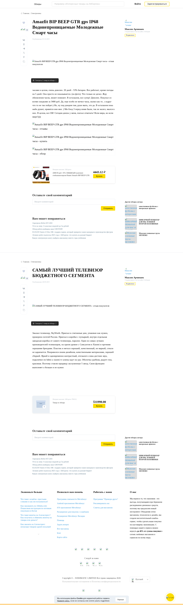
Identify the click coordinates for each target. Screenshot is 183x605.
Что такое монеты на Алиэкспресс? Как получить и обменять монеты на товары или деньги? (36, 517)
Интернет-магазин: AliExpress (62, 169)
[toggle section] (38, 534)
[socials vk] (82, 565)
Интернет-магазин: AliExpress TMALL (65, 399)
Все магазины (63, 529)
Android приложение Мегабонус (71, 503)
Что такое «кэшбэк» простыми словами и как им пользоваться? (34, 500)
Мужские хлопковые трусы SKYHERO (149, 234)
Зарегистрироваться (157, 4)
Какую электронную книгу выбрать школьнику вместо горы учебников (59, 238)
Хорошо (120, 600)
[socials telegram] (101, 565)
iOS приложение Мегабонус (69, 508)
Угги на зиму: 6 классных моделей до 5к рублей (50, 226)
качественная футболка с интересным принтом (148, 207)
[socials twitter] (95, 565)
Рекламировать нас (101, 503)
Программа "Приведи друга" (105, 499)
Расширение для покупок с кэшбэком (73, 512)
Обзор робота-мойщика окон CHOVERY (47, 229)
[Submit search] (121, 3)
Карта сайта (62, 537)
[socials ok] (88, 565)
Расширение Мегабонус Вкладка (71, 516)
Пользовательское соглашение (76, 581)
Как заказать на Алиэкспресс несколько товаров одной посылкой (36, 525)
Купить (99, 176)
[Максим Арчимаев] (129, 23)
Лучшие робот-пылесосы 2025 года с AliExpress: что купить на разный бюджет (62, 235)
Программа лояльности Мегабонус (72, 499)
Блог (59, 533)
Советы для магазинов (103, 508)
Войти (138, 4)
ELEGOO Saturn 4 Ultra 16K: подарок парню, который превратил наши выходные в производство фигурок (72, 232)
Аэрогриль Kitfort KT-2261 (42, 223)
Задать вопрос (63, 524)
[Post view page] (131, 210)
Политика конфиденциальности (106, 581)
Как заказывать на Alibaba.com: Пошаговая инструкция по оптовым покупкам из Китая (36, 508)
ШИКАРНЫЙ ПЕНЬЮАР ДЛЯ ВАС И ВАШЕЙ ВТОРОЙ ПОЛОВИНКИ (149, 222)
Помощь (60, 520)
